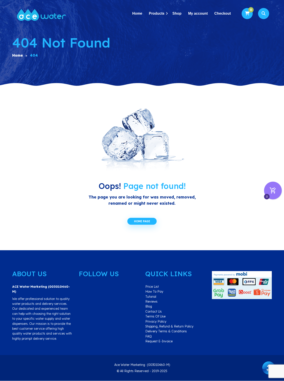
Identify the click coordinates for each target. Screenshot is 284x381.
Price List (152, 287)
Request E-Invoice (159, 341)
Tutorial (150, 297)
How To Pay (154, 292)
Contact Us (153, 312)
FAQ (148, 336)
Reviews (151, 302)
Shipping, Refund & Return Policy (169, 326)
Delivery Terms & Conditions (166, 331)
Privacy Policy (155, 321)
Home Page (142, 221)
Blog (148, 306)
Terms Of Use (155, 316)
